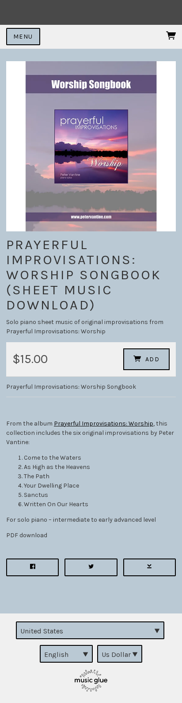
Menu (23, 36)
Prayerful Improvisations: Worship (103, 423)
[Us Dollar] (119, 654)
